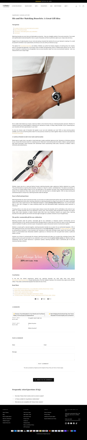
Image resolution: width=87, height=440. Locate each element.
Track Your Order (27, 412)
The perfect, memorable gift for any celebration (25, 31)
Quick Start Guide (27, 416)
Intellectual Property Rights (49, 416)
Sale (51, 6)
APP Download (27, 426)
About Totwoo (6, 412)
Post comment (43, 363)
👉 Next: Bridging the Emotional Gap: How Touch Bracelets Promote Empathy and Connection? (61, 314)
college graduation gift (66, 228)
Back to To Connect (44, 379)
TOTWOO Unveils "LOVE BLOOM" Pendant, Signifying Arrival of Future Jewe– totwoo (34, 295)
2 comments (21, 15)
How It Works (57, 6)
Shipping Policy (27, 422)
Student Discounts (6, 422)
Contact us (26, 420)
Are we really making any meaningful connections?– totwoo (28, 293)
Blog (4, 414)
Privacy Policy (49, 367)
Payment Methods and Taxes (50, 418)
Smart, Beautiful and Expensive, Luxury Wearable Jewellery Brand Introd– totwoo (33, 288)
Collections (44, 6)
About (66, 6)
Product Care (26, 418)
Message (14, 352)
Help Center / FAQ (27, 414)
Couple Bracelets (15, 15)
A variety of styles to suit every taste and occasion (26, 28)
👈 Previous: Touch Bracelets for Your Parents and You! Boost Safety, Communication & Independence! (28, 314)
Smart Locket (28, 6)
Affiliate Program (6, 420)
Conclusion (17, 33)
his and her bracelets (17, 133)
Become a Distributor (7, 418)
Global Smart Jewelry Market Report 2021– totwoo (26, 290)
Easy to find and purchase (20, 29)
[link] (6, 6)
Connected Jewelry (17, 6)
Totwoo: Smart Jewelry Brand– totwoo (23, 292)
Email (45, 345)
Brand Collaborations (7, 416)
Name (13, 345)
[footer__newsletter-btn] (79, 419)
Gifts (36, 6)
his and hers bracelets (25, 46)
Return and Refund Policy (29, 424)
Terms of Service (57, 367)
